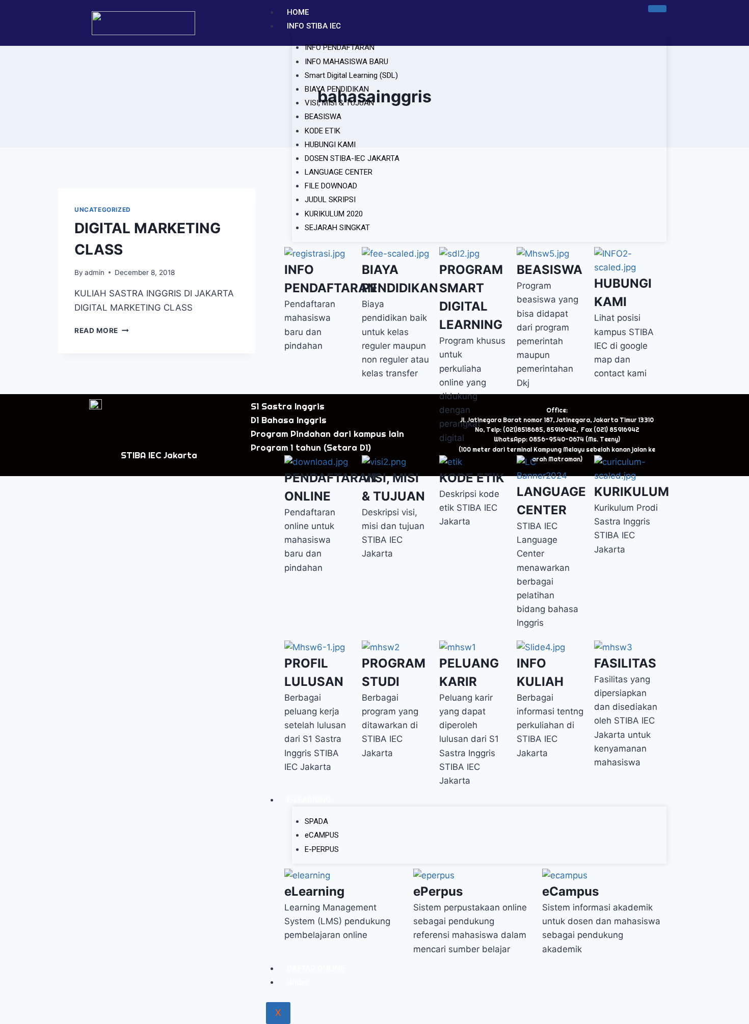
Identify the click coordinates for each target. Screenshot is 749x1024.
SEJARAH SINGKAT (337, 227)
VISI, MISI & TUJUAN (339, 102)
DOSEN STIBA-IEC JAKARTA (352, 158)
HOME (298, 12)
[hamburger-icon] (657, 8)
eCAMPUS (322, 835)
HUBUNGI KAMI (330, 144)
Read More (101, 330)
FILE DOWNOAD (331, 185)
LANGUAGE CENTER (338, 172)
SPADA (316, 821)
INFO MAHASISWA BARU (346, 61)
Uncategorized (102, 209)
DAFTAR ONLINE (315, 968)
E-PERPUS (322, 849)
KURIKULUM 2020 (334, 213)
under (298, 982)
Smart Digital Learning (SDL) (351, 75)
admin (94, 272)
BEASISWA (323, 116)
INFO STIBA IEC (314, 26)
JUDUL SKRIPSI (330, 199)
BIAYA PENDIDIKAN (337, 89)
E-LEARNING (309, 800)
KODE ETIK (322, 130)
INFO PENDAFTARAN (339, 47)
